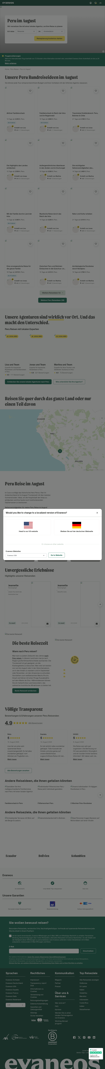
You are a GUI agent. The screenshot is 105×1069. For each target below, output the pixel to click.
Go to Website (56, 555)
